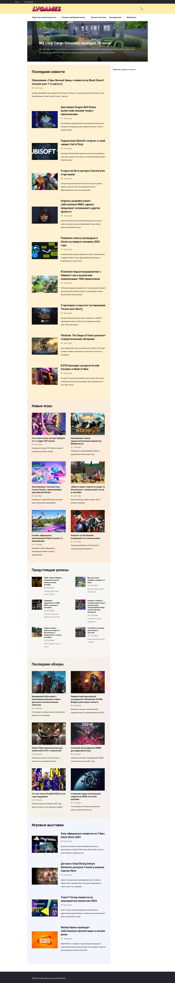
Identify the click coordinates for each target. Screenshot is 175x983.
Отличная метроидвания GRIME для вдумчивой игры (86, 749)
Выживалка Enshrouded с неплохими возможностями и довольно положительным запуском (46, 700)
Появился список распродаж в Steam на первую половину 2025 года (80, 242)
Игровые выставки (98, 17)
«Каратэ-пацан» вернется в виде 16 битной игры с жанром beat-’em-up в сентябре (88, 490)
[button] (143, 41)
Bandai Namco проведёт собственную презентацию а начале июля (83, 931)
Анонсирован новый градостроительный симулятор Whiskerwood (86, 441)
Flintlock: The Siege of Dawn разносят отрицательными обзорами (83, 337)
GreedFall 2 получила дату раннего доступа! (96, 630)
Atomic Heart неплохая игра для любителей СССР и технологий (47, 749)
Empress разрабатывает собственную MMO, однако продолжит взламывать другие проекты (80, 206)
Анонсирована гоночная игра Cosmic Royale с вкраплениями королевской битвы (46, 490)
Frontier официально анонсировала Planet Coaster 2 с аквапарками (47, 538)
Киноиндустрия (115, 17)
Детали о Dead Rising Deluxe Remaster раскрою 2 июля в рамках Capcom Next (82, 867)
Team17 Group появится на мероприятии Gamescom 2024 (79, 899)
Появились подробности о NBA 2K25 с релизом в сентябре (52, 604)
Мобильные (131, 17)
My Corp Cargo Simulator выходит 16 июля (96, 580)
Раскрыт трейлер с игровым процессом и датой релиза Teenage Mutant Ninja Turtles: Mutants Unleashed (97, 606)
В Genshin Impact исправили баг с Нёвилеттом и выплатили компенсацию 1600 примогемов (81, 275)
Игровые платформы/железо (73, 17)
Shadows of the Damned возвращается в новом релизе (85, 536)
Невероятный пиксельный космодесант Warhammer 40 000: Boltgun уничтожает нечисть (87, 699)
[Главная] (7, 2)
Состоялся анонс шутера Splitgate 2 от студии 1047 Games (48, 439)
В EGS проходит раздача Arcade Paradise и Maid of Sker (80, 367)
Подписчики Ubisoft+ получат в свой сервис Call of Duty (83, 142)
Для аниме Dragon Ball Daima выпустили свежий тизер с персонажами (78, 111)
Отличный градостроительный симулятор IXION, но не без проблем (86, 797)
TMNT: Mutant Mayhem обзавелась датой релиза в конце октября (53, 581)
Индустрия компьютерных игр (44, 17)
